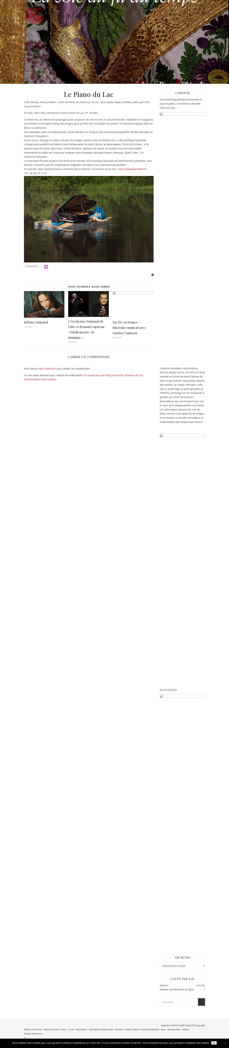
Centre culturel (132, 1029)
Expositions (82, 1029)
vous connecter (47, 368)
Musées (119, 1029)
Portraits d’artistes (150, 1029)
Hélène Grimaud (36, 322)
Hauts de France (51, 1029)
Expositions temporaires (101, 1029)
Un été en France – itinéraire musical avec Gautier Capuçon (129, 327)
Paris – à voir (67, 1029)
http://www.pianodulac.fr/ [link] (133, 169)
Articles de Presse (33, 1033)
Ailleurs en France (33, 1029)
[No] (224, 1043)
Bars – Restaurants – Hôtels (175, 1029)
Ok (214, 1043)
